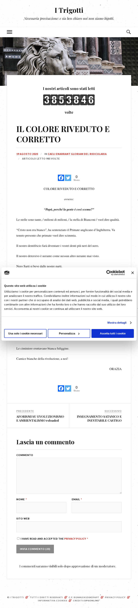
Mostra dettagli (117, 322)
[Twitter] (68, 176)
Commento (24, 455)
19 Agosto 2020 (27, 154)
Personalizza (67, 333)
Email (77, 499)
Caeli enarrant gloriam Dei (68, 154)
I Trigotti (69, 10)
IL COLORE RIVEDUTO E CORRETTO (63, 133)
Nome (21, 499)
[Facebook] (61, 176)
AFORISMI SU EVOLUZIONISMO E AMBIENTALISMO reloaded (40, 418)
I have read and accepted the (54, 538)
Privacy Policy (75, 538)
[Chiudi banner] (132, 272)
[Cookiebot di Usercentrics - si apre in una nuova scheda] (109, 272)
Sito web (23, 519)
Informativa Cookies (52, 600)
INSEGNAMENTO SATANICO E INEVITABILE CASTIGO (99, 418)
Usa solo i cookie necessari (25, 333)
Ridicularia (98, 154)
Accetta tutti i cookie (113, 333)
